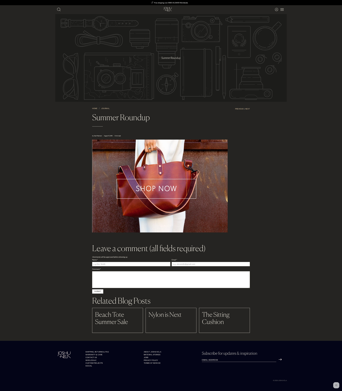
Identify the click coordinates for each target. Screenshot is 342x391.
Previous (239, 109)
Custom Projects (94, 363)
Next (247, 109)
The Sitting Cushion (216, 318)
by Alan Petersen (97, 136)
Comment (96, 269)
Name (95, 259)
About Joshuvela (152, 351)
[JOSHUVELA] (168, 9)
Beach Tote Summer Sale (111, 318)
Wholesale (91, 360)
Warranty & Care (94, 354)
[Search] (58, 9)
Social (89, 365)
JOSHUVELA (282, 380)
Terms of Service (152, 363)
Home (94, 108)
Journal (105, 108)
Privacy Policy (151, 360)
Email (174, 259)
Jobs (146, 357)
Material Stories (152, 354)
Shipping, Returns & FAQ (97, 351)
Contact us (91, 357)
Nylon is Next (165, 314)
